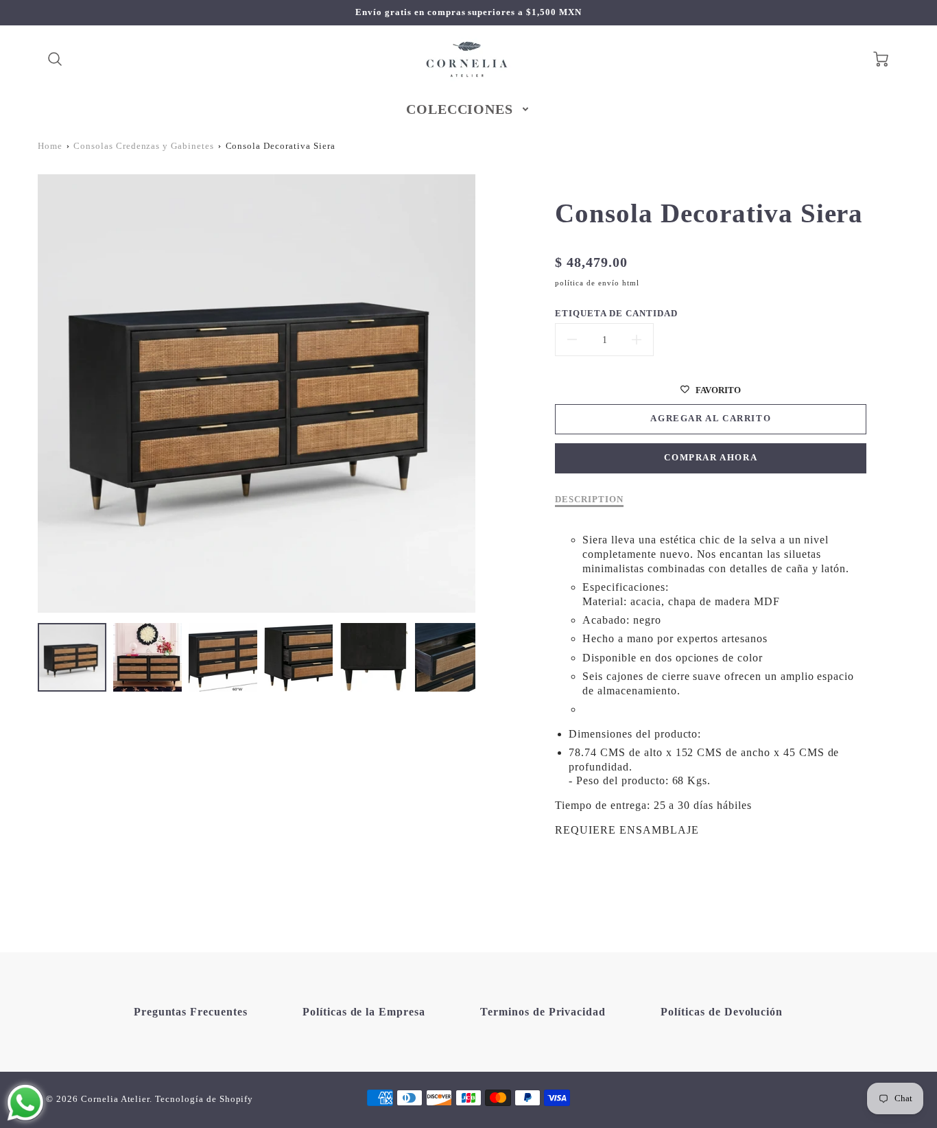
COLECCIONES (460, 109)
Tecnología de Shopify (204, 1099)
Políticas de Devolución (722, 1012)
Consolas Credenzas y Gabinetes (143, 146)
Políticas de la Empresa (364, 1012)
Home (50, 146)
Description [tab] (589, 499)
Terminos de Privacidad (543, 1012)
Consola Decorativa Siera (280, 146)
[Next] (485, 394)
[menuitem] (468, 109)
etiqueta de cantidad (616, 313)
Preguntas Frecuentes (191, 1012)
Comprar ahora (710, 457)
